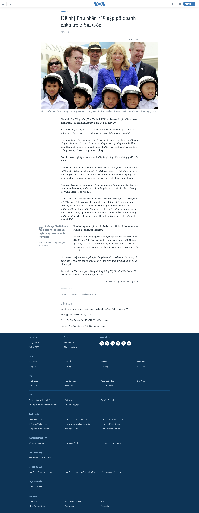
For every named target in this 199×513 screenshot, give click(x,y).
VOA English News (37, 506)
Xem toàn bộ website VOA (40, 457)
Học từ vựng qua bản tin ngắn (77, 424)
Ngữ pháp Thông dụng (38, 424)
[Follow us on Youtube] (112, 343)
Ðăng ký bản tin (35, 342)
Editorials (105, 506)
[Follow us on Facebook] (102, 343)
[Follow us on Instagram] (118, 343)
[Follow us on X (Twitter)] (107, 343)
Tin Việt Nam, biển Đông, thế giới (43, 405)
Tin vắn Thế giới (72, 405)
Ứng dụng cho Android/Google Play (80, 472)
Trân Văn (141, 381)
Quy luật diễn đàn (72, 443)
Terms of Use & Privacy (111, 443)
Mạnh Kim (33, 381)
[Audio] (172, 4)
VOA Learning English (110, 428)
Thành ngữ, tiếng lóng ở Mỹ (76, 419)
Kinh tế (104, 361)
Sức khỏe (141, 366)
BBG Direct (34, 501)
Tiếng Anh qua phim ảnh (39, 428)
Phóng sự (68, 400)
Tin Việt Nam (69, 342)
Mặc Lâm (33, 385)
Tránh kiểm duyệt (36, 486)
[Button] (133, 39)
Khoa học (141, 361)
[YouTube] (179, 4)
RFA (103, 501)
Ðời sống (104, 366)
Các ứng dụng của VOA (111, 472)
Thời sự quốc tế (70, 347)
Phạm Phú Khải (107, 381)
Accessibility (70, 506)
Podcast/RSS (34, 347)
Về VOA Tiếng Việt (37, 443)
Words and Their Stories (111, 424)
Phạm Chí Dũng (71, 385)
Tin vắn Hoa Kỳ (107, 400)
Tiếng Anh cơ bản (36, 419)
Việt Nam (64, 11)
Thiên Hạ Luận (107, 385)
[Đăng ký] (129, 343)
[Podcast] (123, 343)
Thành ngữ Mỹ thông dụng (112, 419)
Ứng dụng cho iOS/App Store (41, 472)
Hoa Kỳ (68, 366)
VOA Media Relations (74, 501)
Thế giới (32, 366)
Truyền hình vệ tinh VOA (39, 400)
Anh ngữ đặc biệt (72, 428)
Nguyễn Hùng (70, 381)
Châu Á (68, 361)
